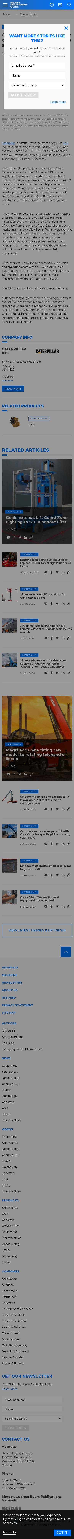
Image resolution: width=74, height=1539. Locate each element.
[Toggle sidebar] (5, 4)
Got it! (62, 1532)
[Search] (69, 4)
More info (9, 1532)
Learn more (58, 101)
